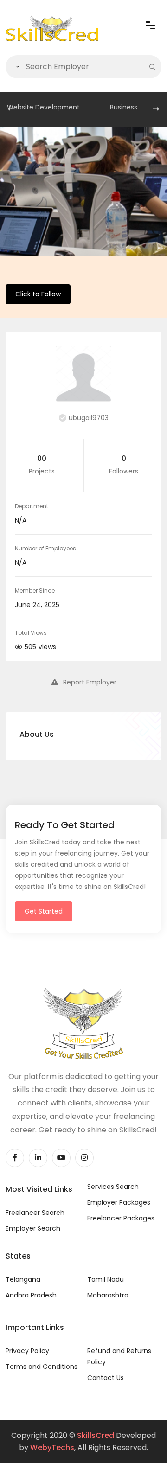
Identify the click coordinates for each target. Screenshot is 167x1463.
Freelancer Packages (120, 1218)
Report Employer (89, 682)
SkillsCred (95, 1435)
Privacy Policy (27, 1350)
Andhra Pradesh (31, 1295)
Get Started (44, 911)
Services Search (113, 1186)
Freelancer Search (35, 1212)
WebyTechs (52, 1447)
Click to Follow (38, 294)
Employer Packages (118, 1202)
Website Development (43, 107)
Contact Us (105, 1377)
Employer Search (33, 1228)
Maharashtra (107, 1295)
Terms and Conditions (41, 1366)
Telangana (23, 1279)
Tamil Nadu (105, 1279)
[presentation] (11, 109)
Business (123, 107)
